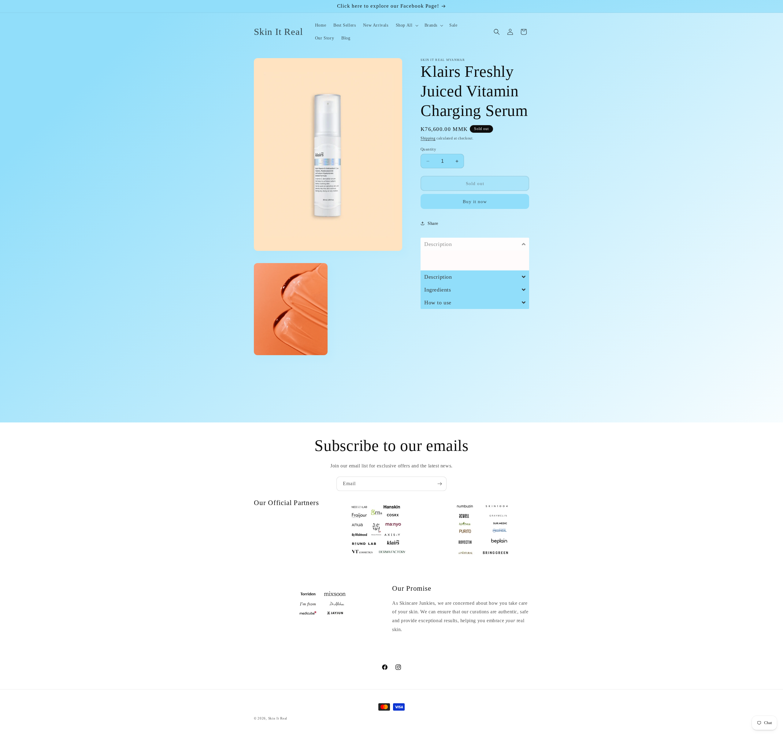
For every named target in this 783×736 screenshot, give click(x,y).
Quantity (428, 149)
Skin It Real (277, 718)
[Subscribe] (439, 484)
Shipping (428, 138)
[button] (406, 25)
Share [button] (433, 223)
